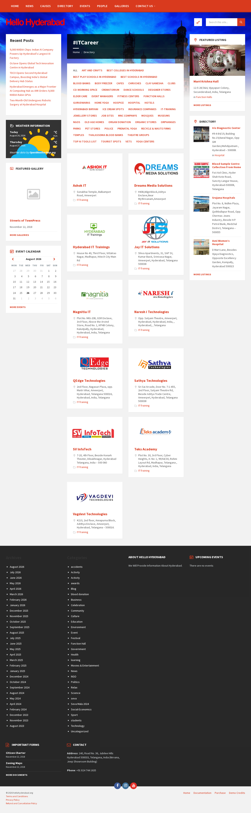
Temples (78, 135)
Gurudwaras (81, 102)
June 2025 (16, 643)
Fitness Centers (128, 96)
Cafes (120, 83)
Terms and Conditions (17, 796)
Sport (74, 715)
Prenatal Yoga (127, 128)
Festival (75, 638)
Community (77, 610)
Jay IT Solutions (146, 247)
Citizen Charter (15, 753)
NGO (73, 676)
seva (74, 698)
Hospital (134, 102)
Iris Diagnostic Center (226, 128)
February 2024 (18, 709)
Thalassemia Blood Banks (105, 135)
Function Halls (154, 96)
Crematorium (110, 89)
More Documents (16, 774)
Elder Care (80, 96)
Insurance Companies (142, 109)
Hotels (149, 102)
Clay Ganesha (154, 83)
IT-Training (168, 109)
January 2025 (17, 671)
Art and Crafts (92, 70)
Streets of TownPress (25, 220)
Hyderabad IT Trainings (91, 247)
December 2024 (19, 676)
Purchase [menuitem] (220, 793)
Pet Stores (92, 128)
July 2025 (15, 638)
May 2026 (15, 583)
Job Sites (107, 115)
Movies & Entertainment (85, 665)
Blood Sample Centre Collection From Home (226, 165)
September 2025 (19, 627)
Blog (73, 588)
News (74, 671)
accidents (77, 567)
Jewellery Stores (85, 115)
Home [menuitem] (186, 793)
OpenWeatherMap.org (43, 152)
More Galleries (19, 235)
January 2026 (17, 605)
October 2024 (18, 682)
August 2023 (17, 726)
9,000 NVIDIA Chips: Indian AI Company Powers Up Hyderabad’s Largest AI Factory (31, 54)
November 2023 (19, 720)
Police (109, 128)
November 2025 (19, 616)
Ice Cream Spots (113, 109)
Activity (75, 572)
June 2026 (16, 577)
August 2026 (17, 567)
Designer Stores (159, 89)
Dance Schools (134, 89)
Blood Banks (81, 83)
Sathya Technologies (150, 380)
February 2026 (18, 599)
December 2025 (19, 610)
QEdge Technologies (89, 380)
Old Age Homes (94, 122)
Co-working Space (85, 89)
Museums (164, 115)
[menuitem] (15, 6)
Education (77, 621)
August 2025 (17, 632)
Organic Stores (145, 122)
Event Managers (102, 96)
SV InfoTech (82, 449)
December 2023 (19, 715)
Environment (78, 627)
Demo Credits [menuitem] (237, 793)
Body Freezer (103, 83)
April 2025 (15, 654)
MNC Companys (127, 115)
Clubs (172, 83)
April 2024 (15, 704)
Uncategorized (79, 731)
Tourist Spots (111, 141)
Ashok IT (79, 185)
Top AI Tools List (85, 141)
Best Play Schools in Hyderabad (94, 77)
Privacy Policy (13, 799)
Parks (77, 128)
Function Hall (78, 643)
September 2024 (19, 687)
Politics (75, 682)
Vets (129, 141)
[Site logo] (35, 26)
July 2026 (15, 572)
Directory (89, 52)
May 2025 (15, 649)
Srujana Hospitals (223, 197)
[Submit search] (241, 22)
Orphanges (168, 122)
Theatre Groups (138, 135)
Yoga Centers (145, 141)
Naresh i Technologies (151, 312)
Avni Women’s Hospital (221, 242)
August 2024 (17, 693)
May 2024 (15, 698)
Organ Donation (119, 122)
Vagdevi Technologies (90, 514)
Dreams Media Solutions (153, 185)
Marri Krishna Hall (206, 81)
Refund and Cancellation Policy (21, 803)
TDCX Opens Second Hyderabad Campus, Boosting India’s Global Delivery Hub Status (28, 77)
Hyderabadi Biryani (85, 109)
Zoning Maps (14, 763)
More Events (17, 307)
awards (75, 583)
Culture (75, 616)
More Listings (202, 105)
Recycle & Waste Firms (156, 128)
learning (75, 660)
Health (74, 654)
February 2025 (18, 665)
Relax (74, 687)
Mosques (147, 115)
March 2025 (16, 660)
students (76, 720)
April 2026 (15, 588)
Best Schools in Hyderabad (139, 77)
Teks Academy (145, 449)
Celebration (78, 605)
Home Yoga (102, 102)
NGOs (76, 122)
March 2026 (16, 594)
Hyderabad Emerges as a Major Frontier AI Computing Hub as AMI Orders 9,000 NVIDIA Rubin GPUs (33, 91)
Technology (78, 726)
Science (75, 693)
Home (76, 52)
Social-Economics (81, 709)
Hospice (118, 102)
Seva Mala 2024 (80, 704)
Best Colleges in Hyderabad (125, 70)
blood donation (80, 594)
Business (76, 599)
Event (74, 632)
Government (78, 649)
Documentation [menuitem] (202, 793)
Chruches (134, 83)
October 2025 (18, 621)
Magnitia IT (82, 312)
